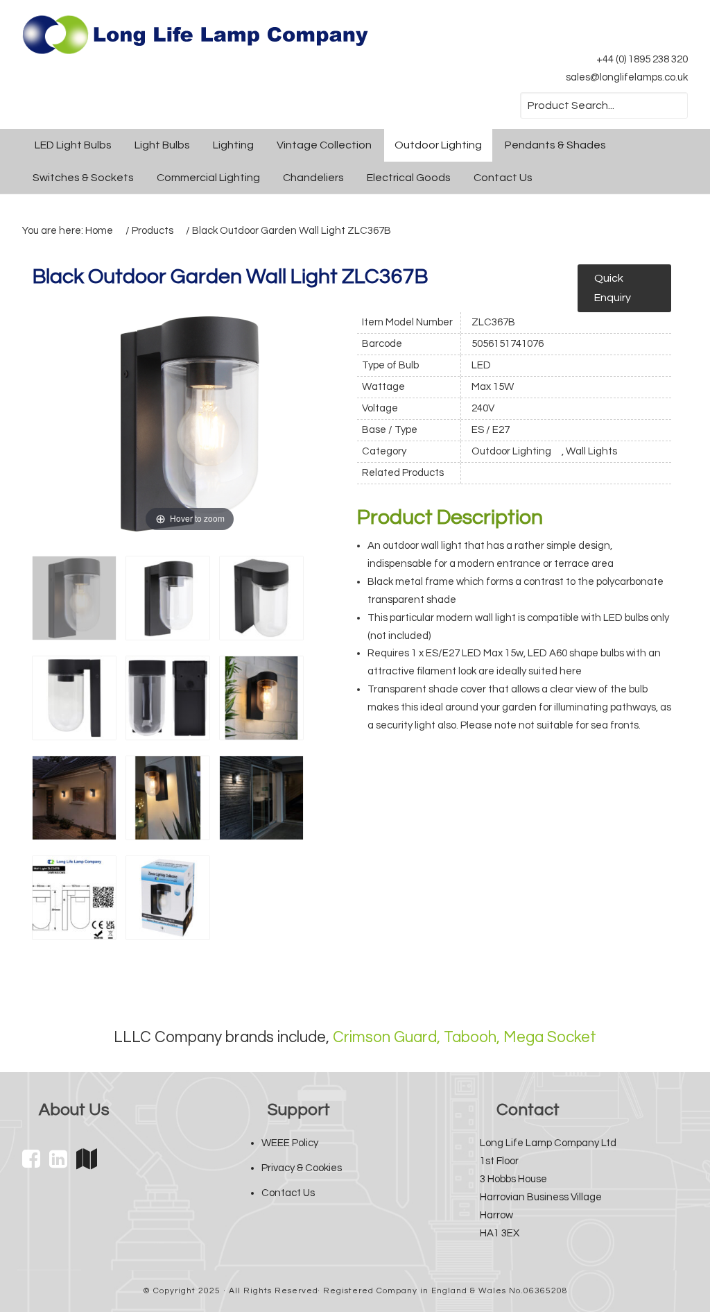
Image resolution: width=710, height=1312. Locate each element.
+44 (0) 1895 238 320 (642, 59)
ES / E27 (490, 430)
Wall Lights (591, 451)
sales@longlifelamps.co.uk (627, 77)
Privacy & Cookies (301, 1168)
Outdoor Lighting (511, 451)
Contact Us (288, 1193)
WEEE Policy (289, 1143)
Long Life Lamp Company (195, 34)
